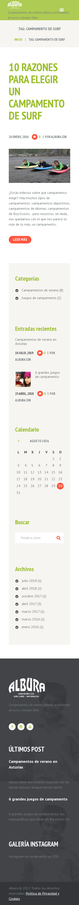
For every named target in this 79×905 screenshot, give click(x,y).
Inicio (18, 39)
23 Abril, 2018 (24, 394)
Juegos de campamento (39, 298)
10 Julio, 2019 (24, 353)
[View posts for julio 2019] (18, 440)
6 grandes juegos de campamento (47, 374)
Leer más (20, 239)
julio (29, 580)
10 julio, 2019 (20, 774)
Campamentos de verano (40, 290)
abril (29, 588)
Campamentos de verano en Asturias (35, 341)
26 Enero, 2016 (19, 137)
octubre (32, 596)
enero (30, 627)
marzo (31, 611)
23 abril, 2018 (20, 806)
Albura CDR (59, 137)
